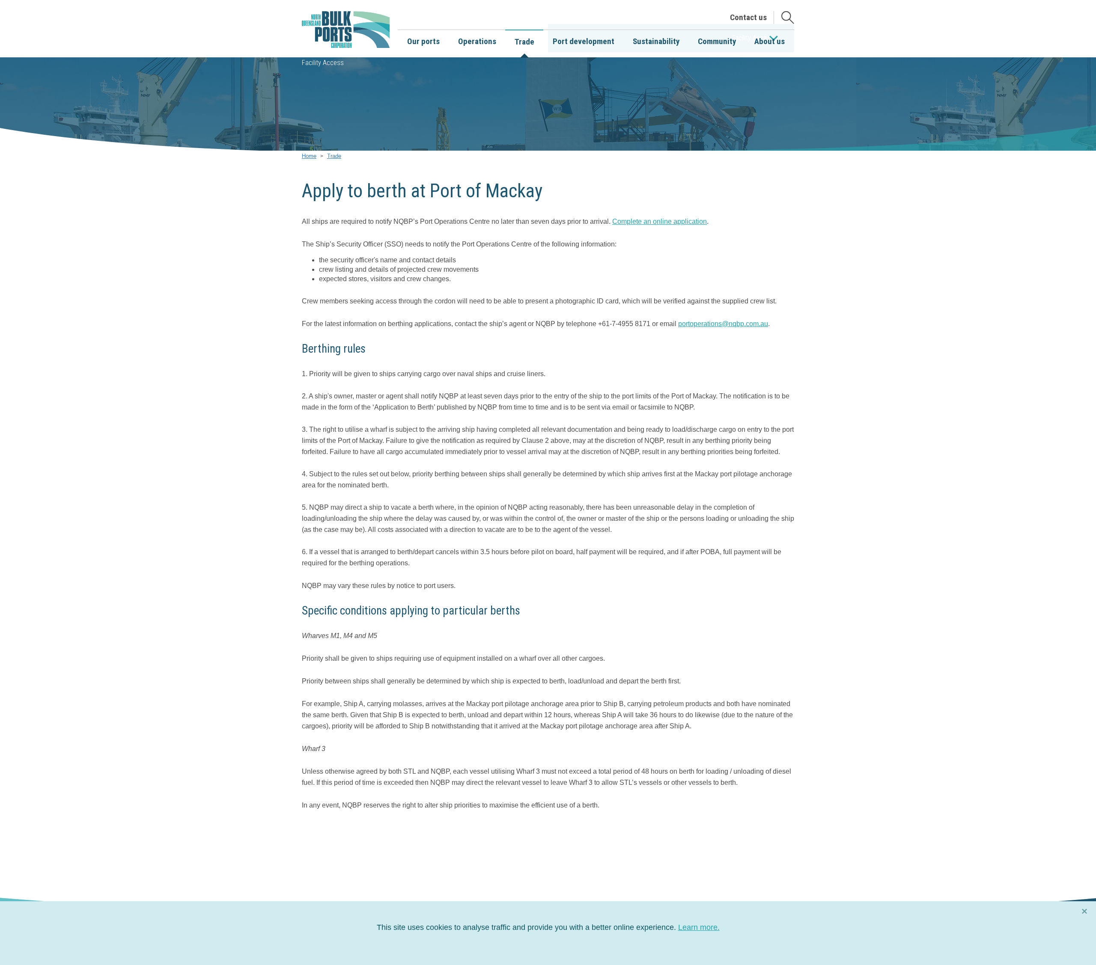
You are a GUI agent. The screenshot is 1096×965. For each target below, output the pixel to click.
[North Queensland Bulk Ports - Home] (346, 30)
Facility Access (323, 63)
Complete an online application (659, 221)
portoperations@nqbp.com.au (723, 323)
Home (309, 156)
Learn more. (699, 927)
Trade (334, 156)
